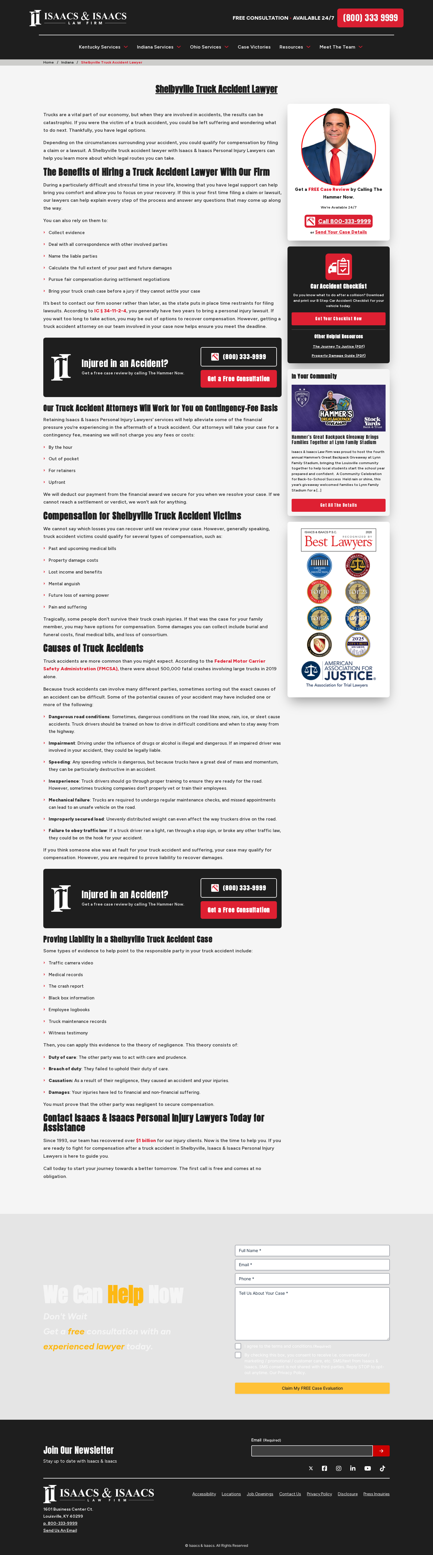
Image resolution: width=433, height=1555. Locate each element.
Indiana (67, 62)
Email (266, 1439)
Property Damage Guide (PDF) (339, 356)
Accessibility (204, 1493)
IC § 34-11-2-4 (110, 311)
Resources (291, 47)
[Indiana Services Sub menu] (178, 46)
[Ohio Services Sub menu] (226, 46)
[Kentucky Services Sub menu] (125, 46)
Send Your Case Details (341, 232)
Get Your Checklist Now (338, 319)
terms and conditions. (292, 1346)
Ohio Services (205, 47)
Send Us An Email (60, 1530)
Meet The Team (337, 47)
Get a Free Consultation (239, 378)
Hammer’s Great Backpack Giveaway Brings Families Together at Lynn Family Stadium (335, 439)
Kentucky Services (99, 47)
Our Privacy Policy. (288, 1372)
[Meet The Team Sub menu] (360, 46)
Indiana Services (155, 47)
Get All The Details (338, 505)
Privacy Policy (319, 1493)
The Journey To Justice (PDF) (339, 346)
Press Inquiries (376, 1493)
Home (48, 62)
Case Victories (254, 47)
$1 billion (146, 1140)
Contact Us (290, 1493)
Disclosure (348, 1493)
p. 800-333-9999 (60, 1523)
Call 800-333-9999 (344, 221)
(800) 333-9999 (244, 356)
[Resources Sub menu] (308, 46)
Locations (231, 1493)
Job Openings (260, 1493)
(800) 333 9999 (370, 17)
